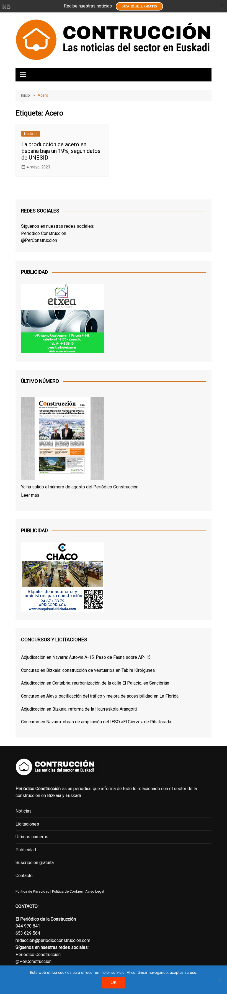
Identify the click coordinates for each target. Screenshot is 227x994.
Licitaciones (27, 824)
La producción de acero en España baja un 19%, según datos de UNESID (60, 151)
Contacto (24, 875)
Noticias (30, 134)
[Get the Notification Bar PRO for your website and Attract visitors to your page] (6, 6)
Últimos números (32, 836)
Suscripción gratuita (35, 862)
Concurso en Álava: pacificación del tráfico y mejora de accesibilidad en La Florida (100, 696)
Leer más (30, 495)
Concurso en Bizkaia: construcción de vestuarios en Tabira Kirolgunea (88, 670)
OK (113, 982)
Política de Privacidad (33, 891)
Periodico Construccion (43, 233)
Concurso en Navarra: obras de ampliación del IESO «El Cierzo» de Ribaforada (96, 721)
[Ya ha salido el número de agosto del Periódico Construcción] (62, 439)
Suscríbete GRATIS (139, 6)
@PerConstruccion (39, 240)
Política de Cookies (67, 891)
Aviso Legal (94, 891)
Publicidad (26, 849)
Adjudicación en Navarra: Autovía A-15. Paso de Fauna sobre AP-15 (86, 657)
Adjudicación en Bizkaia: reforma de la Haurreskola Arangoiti (79, 709)
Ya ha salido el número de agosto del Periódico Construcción (79, 487)
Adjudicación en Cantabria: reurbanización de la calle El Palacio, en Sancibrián (95, 683)
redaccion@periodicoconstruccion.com (53, 940)
